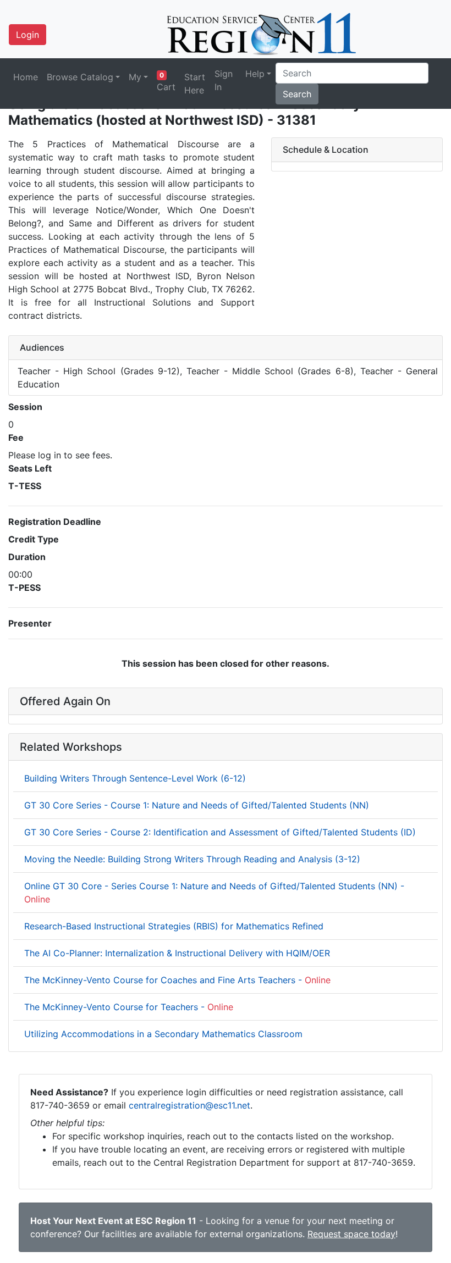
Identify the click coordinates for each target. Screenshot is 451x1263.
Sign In (224, 80)
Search (297, 93)
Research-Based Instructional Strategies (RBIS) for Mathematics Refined (173, 926)
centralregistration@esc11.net (189, 1105)
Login (27, 34)
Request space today (351, 1233)
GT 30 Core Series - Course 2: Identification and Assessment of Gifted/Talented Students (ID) (220, 832)
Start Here (194, 83)
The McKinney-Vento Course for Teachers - (128, 1006)
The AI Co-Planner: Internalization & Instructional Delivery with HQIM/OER (177, 953)
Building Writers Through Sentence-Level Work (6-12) (135, 778)
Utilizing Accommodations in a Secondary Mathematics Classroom (163, 1033)
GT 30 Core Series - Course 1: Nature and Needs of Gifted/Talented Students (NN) (196, 805)
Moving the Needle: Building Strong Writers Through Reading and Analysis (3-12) (192, 859)
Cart (166, 81)
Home (25, 76)
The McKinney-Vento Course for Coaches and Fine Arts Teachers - (177, 979)
